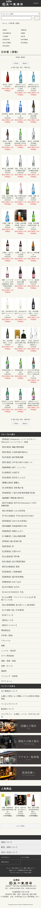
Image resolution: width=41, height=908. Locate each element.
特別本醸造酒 (7, 33)
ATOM (29, 872)
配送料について (7, 709)
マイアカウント (5, 857)
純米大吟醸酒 (7, 42)
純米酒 (23, 36)
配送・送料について (29, 868)
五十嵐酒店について (9, 691)
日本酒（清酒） (14, 23)
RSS (25, 872)
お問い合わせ (5, 862)
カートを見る (25, 857)
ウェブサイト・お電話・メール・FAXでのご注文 (20, 715)
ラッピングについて (9, 704)
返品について (12, 870)
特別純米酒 (6, 39)
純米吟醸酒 (24, 39)
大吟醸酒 (5, 36)
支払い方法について (17, 868)
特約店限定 (6, 46)
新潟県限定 (24, 42)
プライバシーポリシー (15, 872)
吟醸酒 (23, 33)
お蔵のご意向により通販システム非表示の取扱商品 (20, 697)
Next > (25, 63)
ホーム (4, 23)
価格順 (23, 57)
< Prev (16, 63)
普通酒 (5, 30)
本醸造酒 (23, 30)
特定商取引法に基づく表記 (25, 870)
